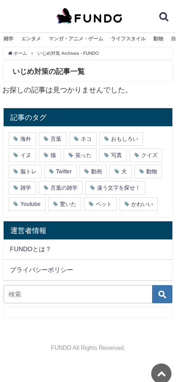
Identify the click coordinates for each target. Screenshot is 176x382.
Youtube (30, 204)
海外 (25, 139)
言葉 (56, 139)
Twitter (64, 171)
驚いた (68, 204)
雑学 (9, 38)
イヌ (25, 155)
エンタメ (31, 38)
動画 (96, 171)
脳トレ (28, 171)
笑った (83, 155)
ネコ (86, 139)
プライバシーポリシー (41, 270)
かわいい (142, 204)
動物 (158, 38)
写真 (116, 155)
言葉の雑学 (64, 188)
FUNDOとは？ (30, 249)
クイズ (149, 155)
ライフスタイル (128, 38)
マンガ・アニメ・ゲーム (76, 38)
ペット (104, 204)
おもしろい (124, 139)
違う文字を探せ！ (118, 188)
